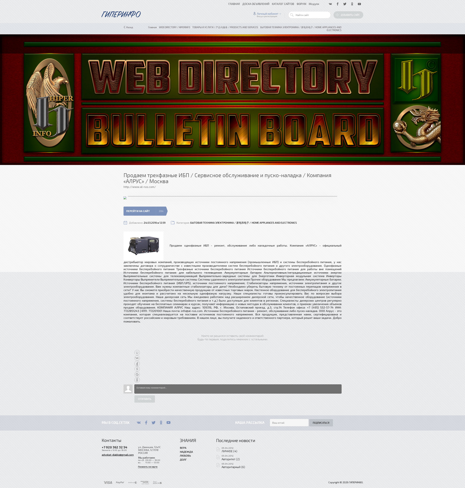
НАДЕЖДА (186, 451)
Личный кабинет (267, 13)
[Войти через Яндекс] (137, 369)
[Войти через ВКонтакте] (137, 358)
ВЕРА (183, 447)
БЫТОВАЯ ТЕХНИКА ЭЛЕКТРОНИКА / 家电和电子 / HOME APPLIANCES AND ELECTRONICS (243, 222)
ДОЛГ (183, 459)
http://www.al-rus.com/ (140, 186)
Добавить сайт (350, 14)
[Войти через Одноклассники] (137, 380)
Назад (129, 27)
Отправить (144, 399)
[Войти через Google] (137, 374)
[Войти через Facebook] (137, 363)
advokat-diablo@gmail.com (118, 454)
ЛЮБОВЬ (185, 455)
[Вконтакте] (138, 422)
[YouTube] (168, 422)
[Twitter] (153, 422)
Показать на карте (147, 466)
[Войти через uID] (137, 352)
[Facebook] (146, 422)
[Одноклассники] (161, 422)
